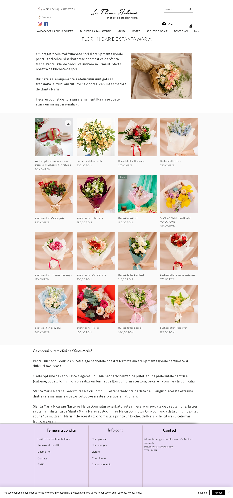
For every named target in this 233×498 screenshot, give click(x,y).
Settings (202, 492)
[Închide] (229, 492)
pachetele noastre (104, 361)
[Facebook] (46, 24)
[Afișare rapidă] (96, 137)
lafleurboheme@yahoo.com (158, 447)
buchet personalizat (114, 376)
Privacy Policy (134, 492)
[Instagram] (40, 24)
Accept (218, 492)
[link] (190, 26)
